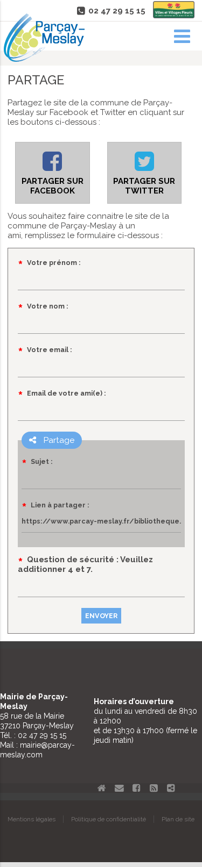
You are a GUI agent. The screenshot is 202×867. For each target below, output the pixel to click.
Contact (119, 788)
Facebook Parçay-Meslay (136, 788)
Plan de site (178, 819)
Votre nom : (47, 306)
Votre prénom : (54, 263)
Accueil (102, 788)
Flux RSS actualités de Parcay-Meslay (153, 788)
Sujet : (42, 461)
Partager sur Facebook (52, 186)
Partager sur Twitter (144, 186)
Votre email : (49, 350)
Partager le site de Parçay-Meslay (171, 788)
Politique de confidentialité (108, 819)
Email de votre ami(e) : (66, 393)
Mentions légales (31, 819)
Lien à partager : (60, 505)
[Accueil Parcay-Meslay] (44, 59)
